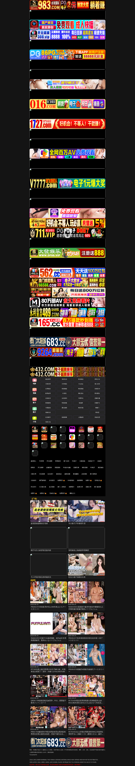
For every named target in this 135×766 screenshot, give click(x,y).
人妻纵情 (81, 417)
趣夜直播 (67, 474)
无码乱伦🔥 (98, 480)
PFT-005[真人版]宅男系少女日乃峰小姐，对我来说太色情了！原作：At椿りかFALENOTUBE (48, 670)
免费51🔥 (89, 480)
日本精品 (64, 384)
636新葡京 (71, 480)
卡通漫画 (48, 408)
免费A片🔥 (43, 493)
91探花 (64, 393)
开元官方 (33, 487)
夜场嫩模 (76, 474)
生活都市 (48, 417)
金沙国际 (52, 487)
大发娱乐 (33, 480)
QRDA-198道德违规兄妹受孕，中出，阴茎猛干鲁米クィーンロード (48, 701)
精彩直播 (85, 467)
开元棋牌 (49, 461)
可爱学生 (81, 398)
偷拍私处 (59, 474)
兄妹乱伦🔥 (53, 493)
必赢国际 (49, 467)
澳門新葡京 (42, 480)
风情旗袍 (48, 403)
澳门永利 (66, 461)
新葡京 (33, 467)
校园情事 (64, 417)
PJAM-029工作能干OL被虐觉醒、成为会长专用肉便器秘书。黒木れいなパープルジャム (48, 639)
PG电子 (74, 461)
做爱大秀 (80, 487)
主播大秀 (33, 474)
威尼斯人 (33, 461)
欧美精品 (81, 379)
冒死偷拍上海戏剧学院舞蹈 (78, 550)
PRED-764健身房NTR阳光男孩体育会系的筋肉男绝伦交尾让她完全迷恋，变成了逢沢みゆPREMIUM (48, 734)
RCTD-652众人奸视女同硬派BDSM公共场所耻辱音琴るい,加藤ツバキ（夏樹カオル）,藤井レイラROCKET (85, 734)
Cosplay (80, 384)
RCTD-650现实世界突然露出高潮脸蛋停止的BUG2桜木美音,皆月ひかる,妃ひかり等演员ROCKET (85, 702)
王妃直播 (42, 474)
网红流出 (81, 393)
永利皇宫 (52, 480)
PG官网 (41, 461)
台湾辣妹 (48, 389)
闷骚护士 (97, 403)
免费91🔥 (34, 493)
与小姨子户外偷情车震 (76, 523)
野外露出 (97, 393)
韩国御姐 (64, 389)
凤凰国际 (57, 467)
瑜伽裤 (81, 403)
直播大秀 (88, 487)
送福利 (99, 461)
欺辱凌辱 (48, 393)
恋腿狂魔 (97, 398)
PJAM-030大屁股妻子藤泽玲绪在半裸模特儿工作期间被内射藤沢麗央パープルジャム (85, 608)
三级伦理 (48, 384)
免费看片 (71, 487)
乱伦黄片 (50, 474)
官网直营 (58, 461)
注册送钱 (82, 461)
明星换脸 (64, 403)
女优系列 (64, 398)
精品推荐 (48, 379)
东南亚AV (97, 389)
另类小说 (48, 422)
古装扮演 (48, 398)
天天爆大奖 (42, 487)
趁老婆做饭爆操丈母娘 (39, 523)
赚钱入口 (72, 493)
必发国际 (84, 474)
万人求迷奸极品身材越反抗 (41, 577)
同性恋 (97, 412)
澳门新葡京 (93, 474)
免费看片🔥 (61, 480)
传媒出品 (48, 412)
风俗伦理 (97, 417)
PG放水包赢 (67, 467)
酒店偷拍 (100, 467)
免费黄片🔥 (63, 493)
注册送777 (91, 461)
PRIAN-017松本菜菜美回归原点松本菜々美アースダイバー (85, 639)
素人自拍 (97, 384)
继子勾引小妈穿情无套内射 (41, 550)
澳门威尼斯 (97, 487)
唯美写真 (81, 408)
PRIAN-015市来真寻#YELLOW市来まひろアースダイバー (48, 608)
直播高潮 (76, 467)
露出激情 (64, 408)
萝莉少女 (97, 379)
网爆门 (97, 408)
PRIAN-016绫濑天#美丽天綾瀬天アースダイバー (86, 670)
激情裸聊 (80, 480)
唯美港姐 (81, 389)
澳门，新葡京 (62, 487)
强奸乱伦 (64, 379)
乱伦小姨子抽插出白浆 (76, 577)
